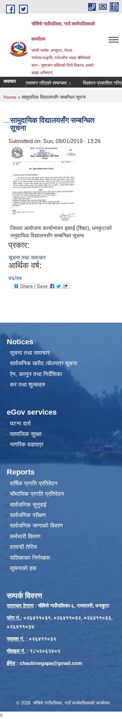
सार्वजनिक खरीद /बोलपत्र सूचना (43, 363)
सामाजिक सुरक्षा (26, 434)
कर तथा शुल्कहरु (27, 384)
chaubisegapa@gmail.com (51, 663)
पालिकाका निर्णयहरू (30, 558)
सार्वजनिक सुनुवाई (28, 505)
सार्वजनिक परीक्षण (28, 515)
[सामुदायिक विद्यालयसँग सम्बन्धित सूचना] (44, 183)
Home (9, 97)
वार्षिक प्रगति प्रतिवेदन (34, 483)
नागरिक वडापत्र (26, 444)
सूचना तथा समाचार (27, 257)
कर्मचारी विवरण (25, 536)
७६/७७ (15, 278)
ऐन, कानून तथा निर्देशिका (36, 374)
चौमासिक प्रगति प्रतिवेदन (37, 494)
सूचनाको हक (23, 568)
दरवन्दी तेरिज (23, 547)
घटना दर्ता (20, 423)
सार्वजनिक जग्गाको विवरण (36, 526)
